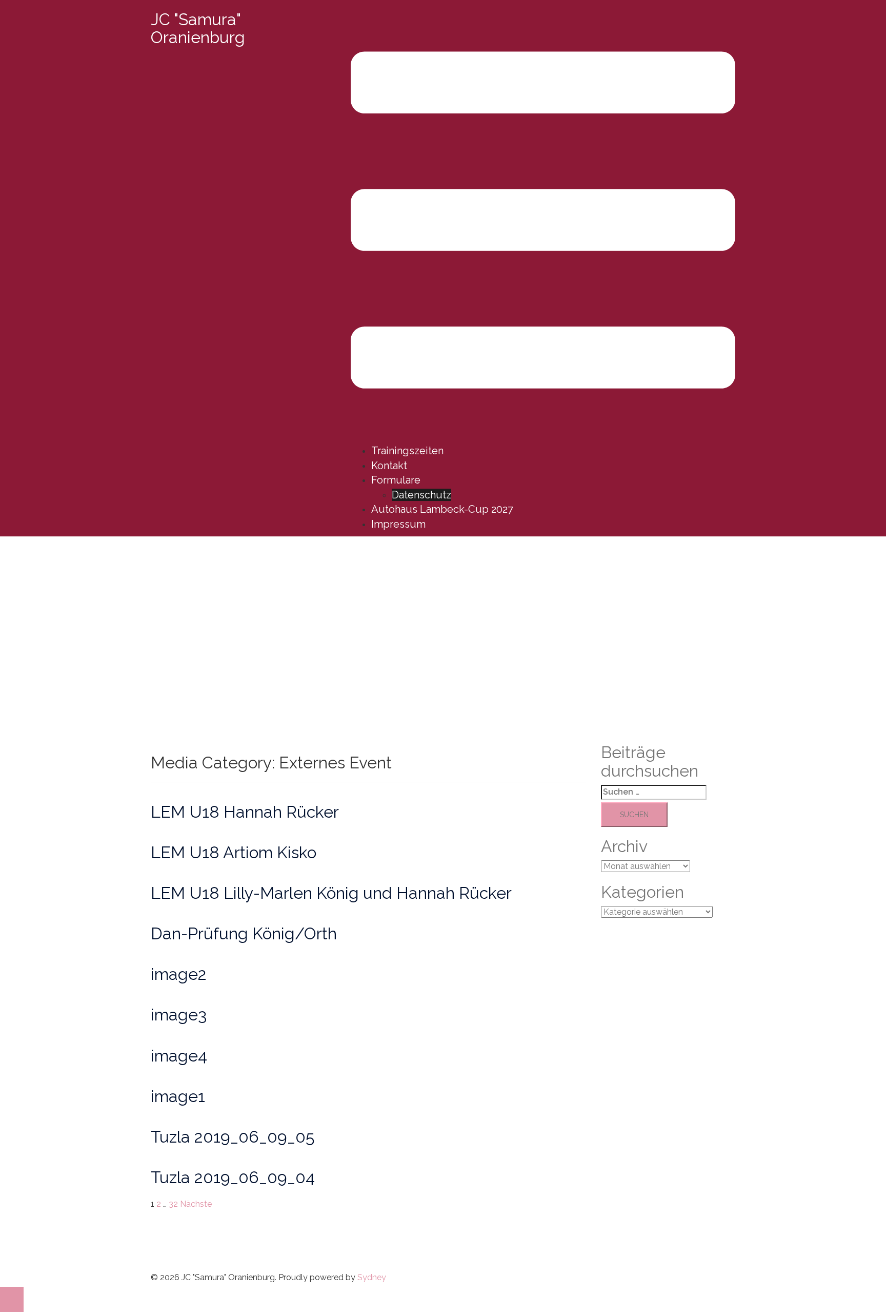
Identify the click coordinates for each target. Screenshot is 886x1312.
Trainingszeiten (407, 451)
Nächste (196, 1204)
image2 (179, 973)
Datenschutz (421, 495)
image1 (178, 1096)
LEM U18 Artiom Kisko (233, 852)
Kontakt (389, 465)
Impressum (398, 524)
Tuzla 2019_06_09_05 (232, 1136)
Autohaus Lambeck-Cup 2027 (442, 509)
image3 (179, 1014)
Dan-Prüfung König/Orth (244, 933)
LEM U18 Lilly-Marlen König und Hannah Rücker (331, 892)
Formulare (395, 480)
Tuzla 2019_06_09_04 (233, 1177)
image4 (179, 1055)
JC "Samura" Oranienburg (198, 28)
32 (173, 1204)
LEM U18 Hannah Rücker (245, 811)
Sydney (371, 1277)
